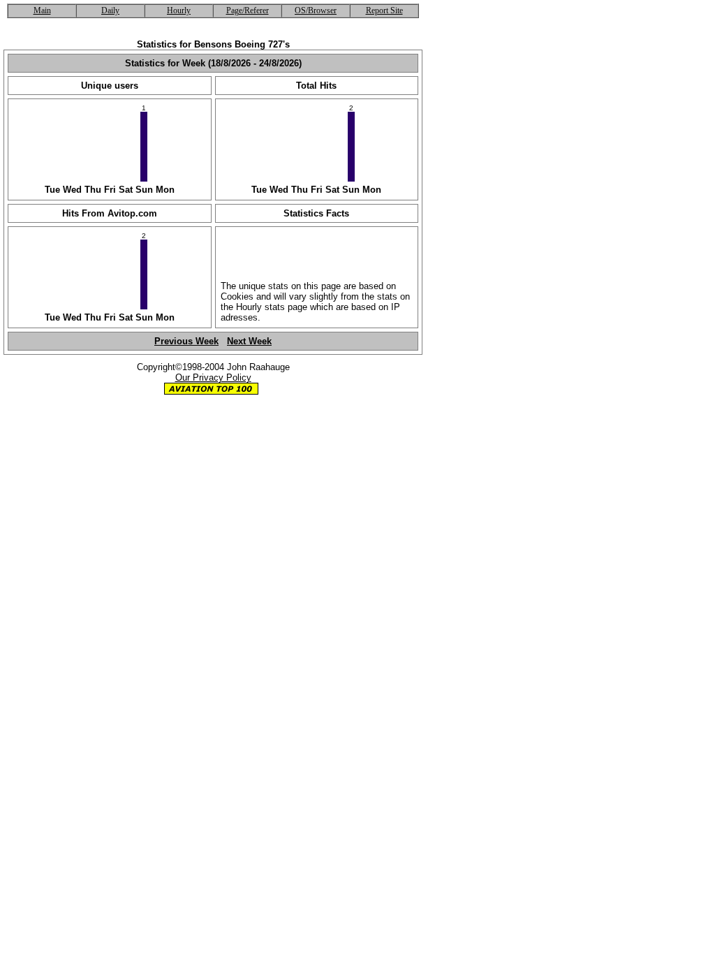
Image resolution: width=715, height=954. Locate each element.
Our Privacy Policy (213, 377)
